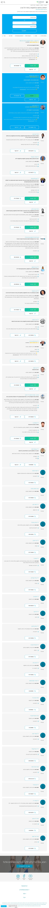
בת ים (36, 617)
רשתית (24, 184)
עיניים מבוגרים (8, 139)
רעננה (36, 274)
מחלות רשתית (16, 184)
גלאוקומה (37, 5)
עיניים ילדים (26, 295)
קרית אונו (31, 528)
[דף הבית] (40, 2)
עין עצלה (30, 401)
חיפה (36, 85)
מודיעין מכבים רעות (29, 806)
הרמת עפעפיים (23, 112)
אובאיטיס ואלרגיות (23, 561)
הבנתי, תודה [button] (3, 906)
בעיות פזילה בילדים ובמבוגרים (12, 401)
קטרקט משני (27, 241)
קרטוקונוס (34, 401)
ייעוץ (31, 139)
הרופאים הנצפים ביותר (19, 35)
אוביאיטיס (28, 185)
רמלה (36, 190)
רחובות (36, 349)
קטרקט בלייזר (21, 241)
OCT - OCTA (13, 51)
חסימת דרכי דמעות (35, 246)
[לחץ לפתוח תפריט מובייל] (47, 2)
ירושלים (35, 650)
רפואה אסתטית (29, 112)
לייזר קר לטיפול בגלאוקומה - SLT (14, 803)
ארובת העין (11, 402)
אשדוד (36, 583)
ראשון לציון (33, 190)
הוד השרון (35, 54)
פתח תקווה (35, 430)
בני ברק (35, 164)
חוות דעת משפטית (29, 184)
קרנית (17, 51)
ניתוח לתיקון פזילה (32, 402)
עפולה (36, 546)
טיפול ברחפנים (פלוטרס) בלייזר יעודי (10, 48)
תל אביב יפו (31, 54)
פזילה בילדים (26, 48)
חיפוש (24, 30)
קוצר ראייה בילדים (10, 185)
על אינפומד (24, 886)
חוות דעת (10, 35)
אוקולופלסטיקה (11, 112)
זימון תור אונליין (28, 35)
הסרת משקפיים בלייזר (28, 399)
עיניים (33, 48)
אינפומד (45, 5)
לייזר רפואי (25, 139)
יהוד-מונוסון (35, 510)
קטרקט (27, 82)
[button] (4, 2)
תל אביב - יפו (35, 668)
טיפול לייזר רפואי (20, 48)
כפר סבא (31, 219)
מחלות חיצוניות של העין (17, 402)
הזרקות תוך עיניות (11, 184)
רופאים (42, 5)
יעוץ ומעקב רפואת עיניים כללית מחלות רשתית (31, 562)
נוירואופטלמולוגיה (34, 187)
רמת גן (31, 754)
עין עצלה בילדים (24, 185)
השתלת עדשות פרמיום (15, 139)
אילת (29, 274)
